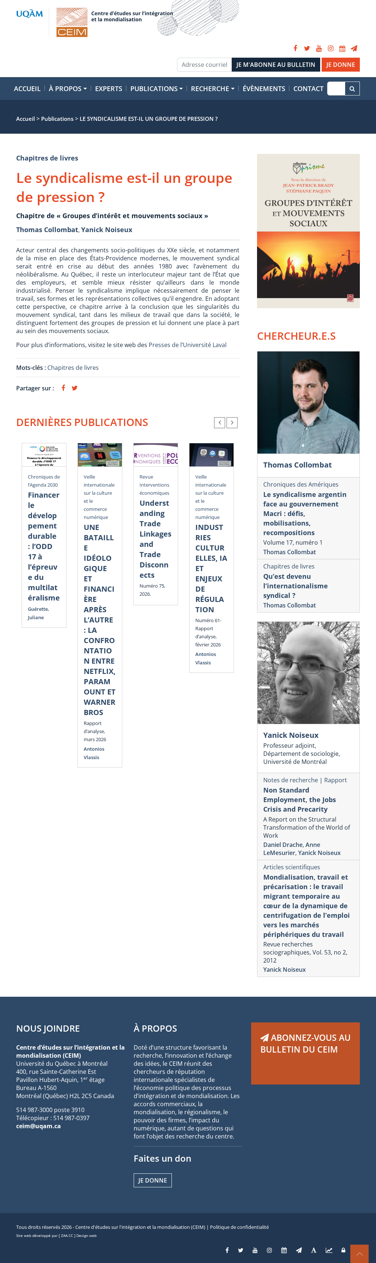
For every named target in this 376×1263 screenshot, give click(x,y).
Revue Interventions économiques (154, 484)
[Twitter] (306, 48)
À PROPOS (155, 1028)
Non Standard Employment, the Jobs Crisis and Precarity (299, 799)
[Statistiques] (329, 1250)
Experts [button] (108, 88)
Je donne (152, 1180)
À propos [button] (65, 88)
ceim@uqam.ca (38, 1126)
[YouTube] (318, 48)
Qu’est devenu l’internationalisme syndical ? (295, 586)
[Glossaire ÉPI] (314, 1250)
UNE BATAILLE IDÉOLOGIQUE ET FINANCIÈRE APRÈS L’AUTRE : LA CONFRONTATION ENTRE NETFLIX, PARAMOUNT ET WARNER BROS (100, 619)
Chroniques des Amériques (301, 484)
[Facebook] (295, 48)
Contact (308, 88)
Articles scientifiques (291, 867)
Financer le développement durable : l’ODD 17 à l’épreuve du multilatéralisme (44, 546)
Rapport (335, 780)
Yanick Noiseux (106, 229)
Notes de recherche (290, 780)
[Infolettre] (353, 48)
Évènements (264, 88)
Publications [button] (154, 88)
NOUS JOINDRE (48, 1028)
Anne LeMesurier (291, 849)
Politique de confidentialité (239, 1227)
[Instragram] (269, 1250)
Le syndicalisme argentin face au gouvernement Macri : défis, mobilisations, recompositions (305, 513)
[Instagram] (330, 48)
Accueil (27, 88)
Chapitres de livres (47, 158)
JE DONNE (340, 65)
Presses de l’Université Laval (188, 345)
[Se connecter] (343, 1250)
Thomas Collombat (47, 229)
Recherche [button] (210, 88)
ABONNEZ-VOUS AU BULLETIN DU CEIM (305, 1043)
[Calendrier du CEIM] (342, 48)
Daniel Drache (283, 845)
